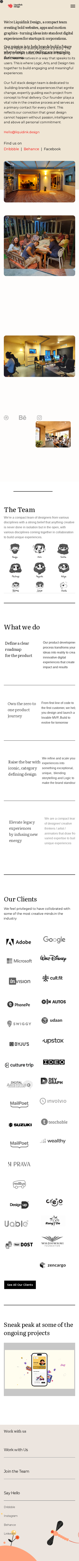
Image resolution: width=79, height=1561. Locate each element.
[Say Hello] (24, 1493)
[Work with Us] (24, 1449)
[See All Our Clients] (20, 1285)
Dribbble (12, 149)
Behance (31, 149)
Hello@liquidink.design (22, 132)
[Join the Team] (24, 1471)
